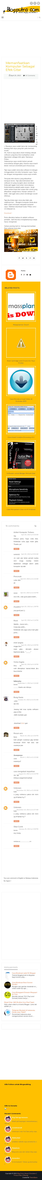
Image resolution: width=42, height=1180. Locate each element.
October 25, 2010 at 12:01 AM (28, 700)
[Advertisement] (21, 102)
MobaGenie (16, 1148)
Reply (16, 549)
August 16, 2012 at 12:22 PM (28, 774)
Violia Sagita (19, 662)
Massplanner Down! (21, 325)
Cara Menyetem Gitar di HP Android (21, 509)
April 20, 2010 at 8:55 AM (29, 554)
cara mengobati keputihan (24, 771)
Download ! (8, 213)
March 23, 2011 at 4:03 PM (29, 736)
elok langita (18, 643)
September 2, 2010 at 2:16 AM (28, 683)
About (26, 1173)
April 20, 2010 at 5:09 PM (29, 645)
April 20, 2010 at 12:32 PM (29, 593)
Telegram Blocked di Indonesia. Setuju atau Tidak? (23, 1011)
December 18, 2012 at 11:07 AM (27, 810)
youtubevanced (17, 1128)
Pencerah (18, 576)
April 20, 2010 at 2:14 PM (29, 620)
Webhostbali (16, 1138)
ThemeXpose (33, 1177)
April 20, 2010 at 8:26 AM (29, 534)
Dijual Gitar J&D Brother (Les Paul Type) (19, 1002)
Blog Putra (20, 1173)
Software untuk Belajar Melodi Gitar (21, 473)
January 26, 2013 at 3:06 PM (28, 829)
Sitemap (25, 1175)
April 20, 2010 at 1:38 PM (29, 606)
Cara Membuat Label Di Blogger (24, 973)
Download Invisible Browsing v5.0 (21, 437)
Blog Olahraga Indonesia (20, 1117)
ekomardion (16, 1158)
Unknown (17, 788)
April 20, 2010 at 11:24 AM (29, 579)
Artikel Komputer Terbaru (24, 532)
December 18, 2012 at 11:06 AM (27, 790)
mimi (16, 593)
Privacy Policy (18, 1175)
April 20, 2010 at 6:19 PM (29, 664)
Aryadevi (17, 607)
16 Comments (30, 75)
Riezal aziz (18, 733)
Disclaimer (33, 1173)
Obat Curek (18, 827)
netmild (17, 554)
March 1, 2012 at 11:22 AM (29, 757)
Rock (16, 621)
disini (23, 723)
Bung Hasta (18, 697)
